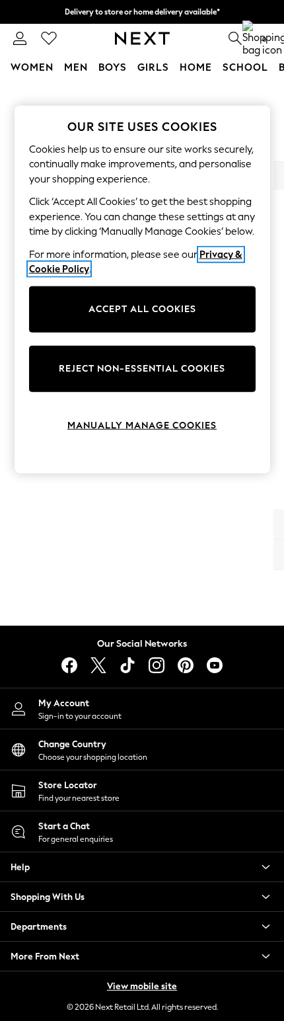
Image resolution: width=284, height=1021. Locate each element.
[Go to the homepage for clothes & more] (142, 38)
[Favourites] (48, 38)
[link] (19, 38)
